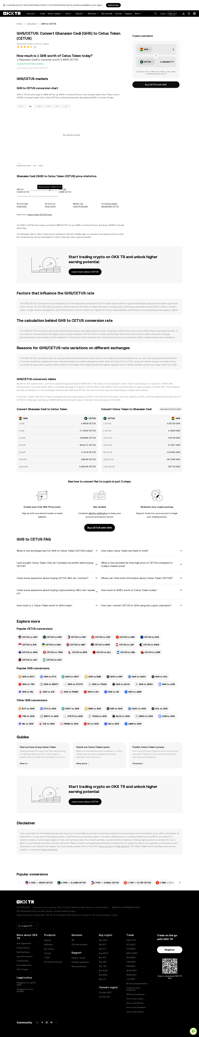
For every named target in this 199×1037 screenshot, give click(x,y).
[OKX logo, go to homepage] (12, 13)
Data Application (24, 965)
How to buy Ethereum (136, 1007)
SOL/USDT (131, 957)
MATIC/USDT (132, 953)
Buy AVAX (103, 975)
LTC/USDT (131, 979)
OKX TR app (22, 969)
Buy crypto (49, 949)
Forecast (137, 763)
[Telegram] (42, 1022)
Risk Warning (122, 846)
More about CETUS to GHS (171, 409)
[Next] (179, 882)
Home (19, 23)
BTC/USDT (131, 944)
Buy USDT (103, 940)
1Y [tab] (57, 106)
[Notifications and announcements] (189, 13)
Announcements (78, 966)
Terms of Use (105, 846)
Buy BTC (102, 944)
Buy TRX (103, 966)
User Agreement (24, 943)
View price (81, 763)
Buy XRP (102, 962)
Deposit (78, 13)
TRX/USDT (131, 962)
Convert (118, 13)
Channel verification (80, 962)
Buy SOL (102, 957)
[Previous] (19, 882)
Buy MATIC (104, 953)
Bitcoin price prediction (136, 983)
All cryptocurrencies (53, 962)
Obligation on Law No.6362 (25, 990)
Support (128, 13)
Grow (67, 13)
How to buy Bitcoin (134, 1003)
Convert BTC (104, 997)
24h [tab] (30, 106)
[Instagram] (46, 1022)
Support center (78, 958)
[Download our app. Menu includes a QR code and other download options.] (183, 13)
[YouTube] (51, 1022)
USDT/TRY (131, 940)
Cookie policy (23, 961)
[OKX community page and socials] (56, 1022)
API (72, 940)
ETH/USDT (131, 949)
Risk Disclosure (23, 952)
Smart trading (54, 13)
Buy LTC (102, 979)
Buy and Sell (106, 13)
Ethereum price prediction (133, 989)
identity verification (98, 513)
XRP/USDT (131, 966)
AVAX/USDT (131, 975)
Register (170, 949)
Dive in (23, 763)
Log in (163, 13)
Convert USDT (105, 992)
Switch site (113, 5)
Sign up (172, 13)
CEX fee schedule (79, 944)
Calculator (32, 23)
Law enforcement (24, 956)
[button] (155, 13)
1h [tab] (21, 106)
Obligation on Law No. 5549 (26, 984)
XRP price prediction (135, 994)
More (137, 13)
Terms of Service (48, 849)
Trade (42, 13)
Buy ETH (102, 949)
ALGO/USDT (131, 970)
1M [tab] (48, 106)
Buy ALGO (103, 970)
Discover (31, 13)
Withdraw (92, 13)
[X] (37, 1022)
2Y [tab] (66, 106)
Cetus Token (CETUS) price (39, 214)
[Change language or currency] (194, 13)
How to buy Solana (134, 1012)
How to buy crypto (134, 999)
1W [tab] (39, 106)
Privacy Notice (23, 948)
